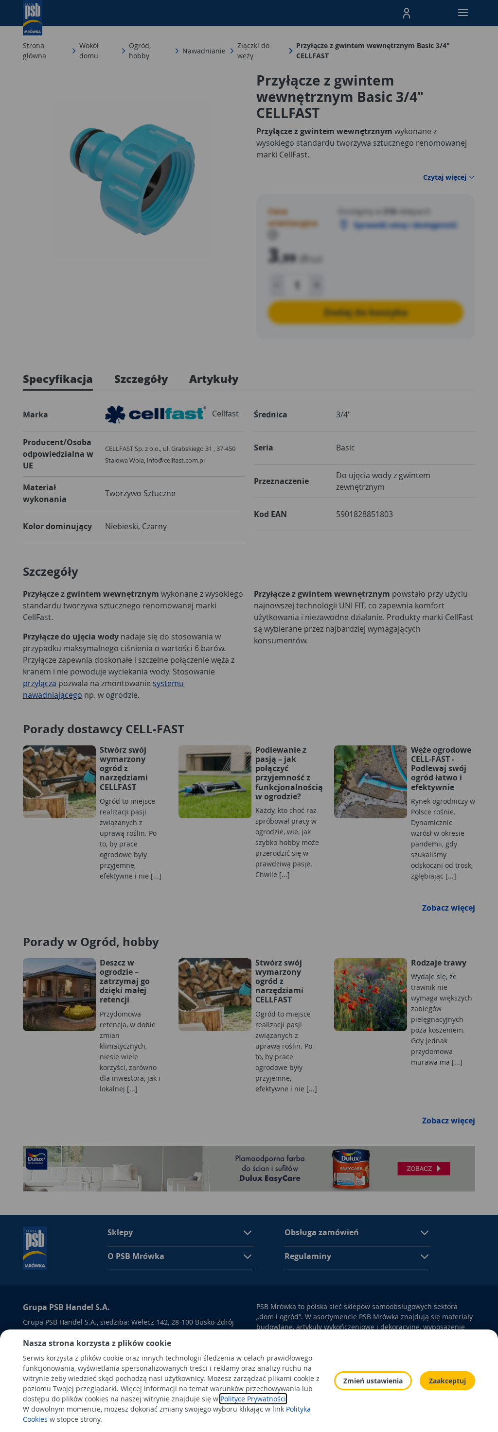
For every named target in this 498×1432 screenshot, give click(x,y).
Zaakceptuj (447, 1380)
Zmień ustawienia (373, 1380)
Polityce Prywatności (253, 1398)
